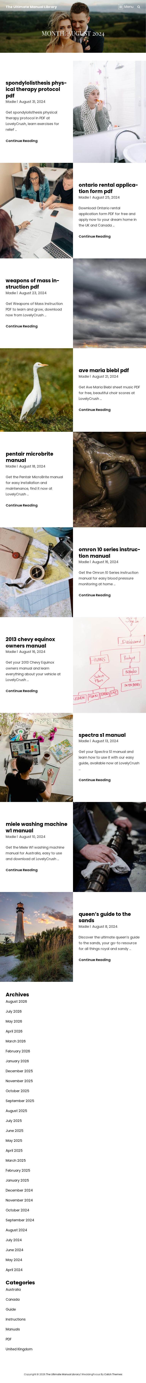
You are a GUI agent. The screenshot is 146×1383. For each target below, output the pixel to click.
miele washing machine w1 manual (36, 827)
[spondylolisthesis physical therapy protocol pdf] (109, 112)
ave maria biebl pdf (104, 370)
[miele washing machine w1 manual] (109, 847)
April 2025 (14, 1150)
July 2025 (14, 1120)
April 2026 (14, 1031)
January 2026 (17, 1061)
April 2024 (14, 1269)
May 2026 (14, 1021)
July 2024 (14, 1240)
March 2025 (16, 1160)
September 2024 (20, 1220)
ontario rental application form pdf (108, 188)
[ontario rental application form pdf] (36, 210)
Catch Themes (113, 1374)
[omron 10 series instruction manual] (36, 572)
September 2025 (20, 1100)
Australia (13, 1289)
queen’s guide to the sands (105, 917)
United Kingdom (19, 1349)
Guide (11, 1309)
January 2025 (17, 1180)
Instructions (16, 1319)
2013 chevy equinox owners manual (30, 642)
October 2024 (17, 1210)
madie (11, 101)
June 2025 (14, 1130)
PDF (9, 1339)
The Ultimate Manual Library (31, 6)
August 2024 (16, 1230)
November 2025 (19, 1081)
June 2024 (14, 1249)
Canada (13, 1299)
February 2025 (18, 1170)
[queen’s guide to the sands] (36, 937)
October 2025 (17, 1090)
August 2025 (16, 1110)
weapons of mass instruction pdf (32, 284)
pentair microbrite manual (29, 457)
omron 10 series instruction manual (109, 552)
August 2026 (16, 1001)
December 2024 (19, 1190)
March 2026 (16, 1041)
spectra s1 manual (102, 735)
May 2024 (14, 1259)
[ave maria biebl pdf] (36, 390)
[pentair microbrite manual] (109, 479)
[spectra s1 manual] (36, 757)
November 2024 (19, 1200)
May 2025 (14, 1140)
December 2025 (19, 1071)
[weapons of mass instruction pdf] (109, 303)
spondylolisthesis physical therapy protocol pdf (36, 89)
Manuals (13, 1329)
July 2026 (14, 1011)
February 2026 (18, 1051)
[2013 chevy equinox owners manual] (109, 665)
